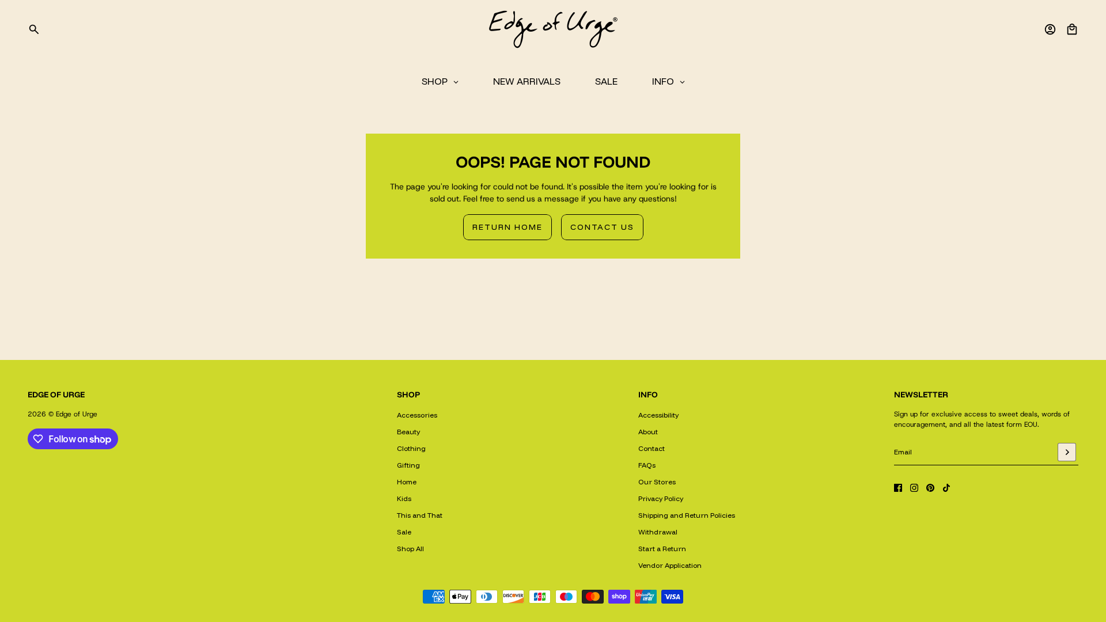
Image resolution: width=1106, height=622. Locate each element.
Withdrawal (657, 532)
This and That (419, 515)
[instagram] (914, 487)
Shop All (410, 548)
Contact (651, 448)
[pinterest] (930, 487)
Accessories (417, 415)
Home (406, 481)
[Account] (1050, 29)
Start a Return (662, 548)
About (648, 431)
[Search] (34, 29)
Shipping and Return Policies (686, 515)
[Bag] (1072, 29)
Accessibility (658, 415)
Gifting (408, 465)
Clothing (411, 448)
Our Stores (657, 481)
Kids (404, 498)
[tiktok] (946, 487)
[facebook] (898, 487)
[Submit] (1067, 452)
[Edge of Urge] (553, 29)
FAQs (647, 465)
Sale (404, 532)
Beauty (408, 431)
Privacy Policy (660, 498)
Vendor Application (670, 565)
